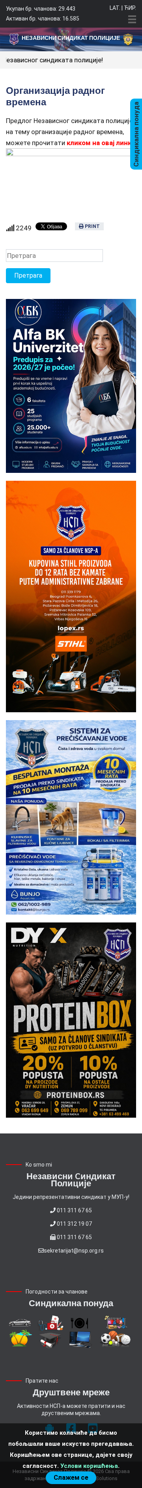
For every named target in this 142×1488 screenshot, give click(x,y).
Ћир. (130, 8)
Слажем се (71, 1477)
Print (92, 226)
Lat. (115, 8)
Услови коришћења (89, 1465)
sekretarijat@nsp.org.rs (74, 1250)
